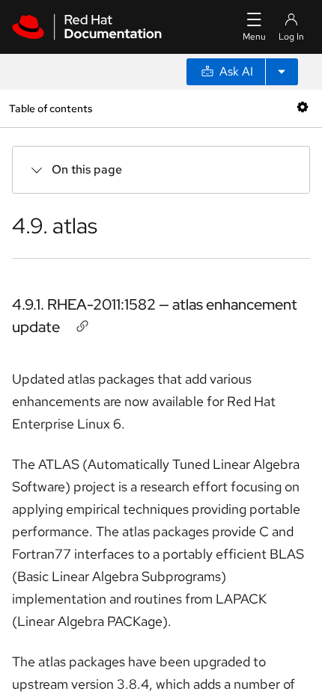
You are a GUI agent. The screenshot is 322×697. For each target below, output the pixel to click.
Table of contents (50, 108)
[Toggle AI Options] (281, 71)
